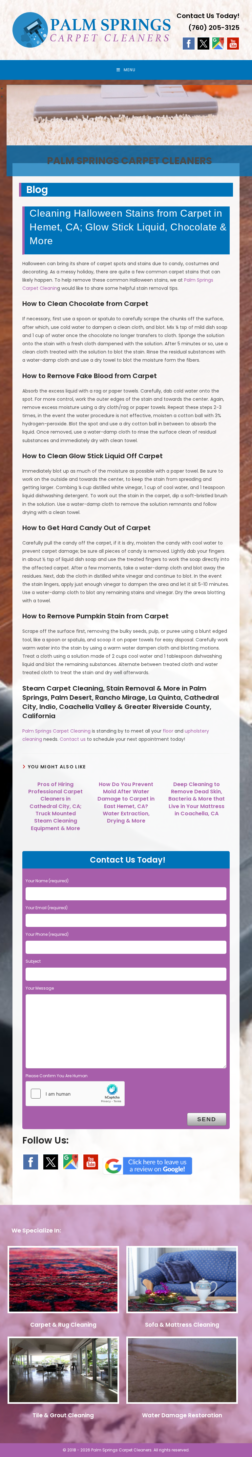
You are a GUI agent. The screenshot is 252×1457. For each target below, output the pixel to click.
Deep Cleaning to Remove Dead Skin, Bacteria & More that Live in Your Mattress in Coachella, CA (196, 799)
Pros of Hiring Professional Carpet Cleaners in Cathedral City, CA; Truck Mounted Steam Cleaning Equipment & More (55, 806)
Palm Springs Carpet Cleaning (56, 731)
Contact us (73, 739)
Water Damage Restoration (182, 1415)
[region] (126, 93)
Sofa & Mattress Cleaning (182, 1325)
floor (168, 731)
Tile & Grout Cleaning (63, 1415)
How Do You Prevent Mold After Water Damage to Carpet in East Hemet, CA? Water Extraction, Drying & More (126, 803)
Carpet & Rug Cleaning (63, 1325)
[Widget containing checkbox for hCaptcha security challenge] (75, 1093)
